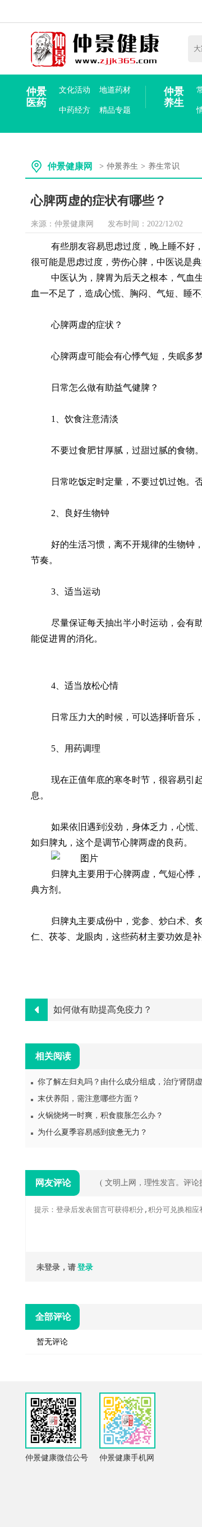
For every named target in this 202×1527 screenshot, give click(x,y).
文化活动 (74, 90)
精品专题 (115, 110)
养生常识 (164, 166)
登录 (85, 1267)
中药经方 (74, 110)
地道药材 (115, 90)
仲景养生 (174, 97)
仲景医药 (36, 97)
